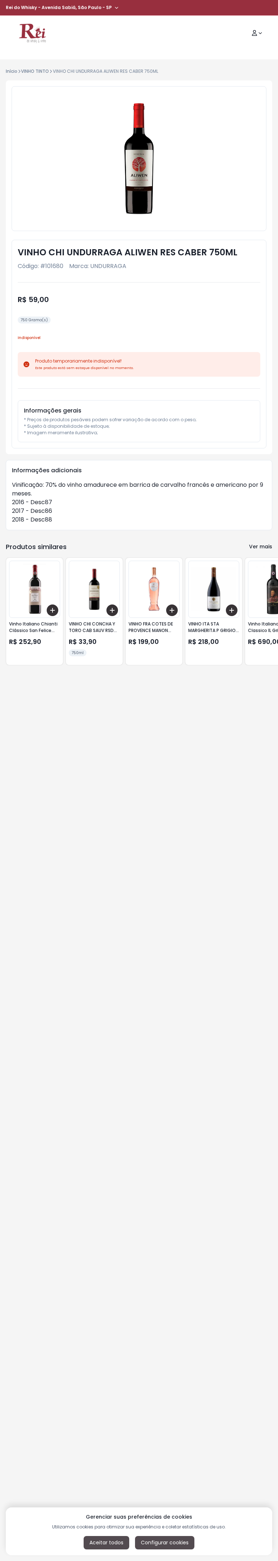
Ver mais (260, 546)
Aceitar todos (106, 1542)
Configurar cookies (165, 1542)
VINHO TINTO (35, 71)
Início (11, 71)
